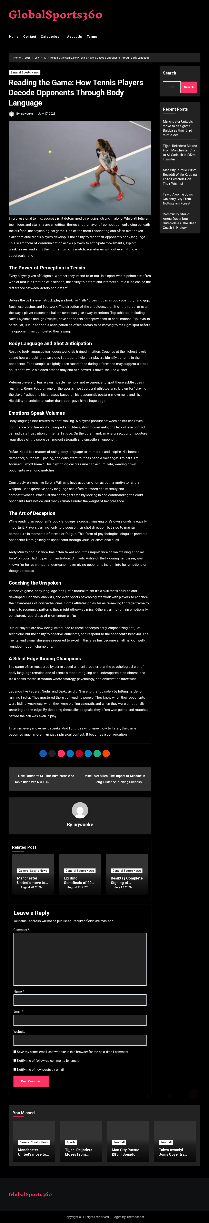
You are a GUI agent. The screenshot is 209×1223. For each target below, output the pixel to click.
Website (19, 1032)
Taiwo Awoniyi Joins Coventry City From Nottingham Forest (178, 198)
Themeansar (135, 1217)
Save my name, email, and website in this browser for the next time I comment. (73, 1052)
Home (14, 37)
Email (18, 1011)
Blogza (116, 1217)
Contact (29, 37)
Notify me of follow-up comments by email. (48, 1061)
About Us (74, 37)
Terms (92, 37)
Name (18, 991)
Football (119, 1142)
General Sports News (24, 72)
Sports (71, 1142)
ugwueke (27, 113)
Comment (21, 930)
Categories (50, 37)
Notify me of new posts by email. (40, 1070)
